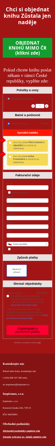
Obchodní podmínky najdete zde (21, 430)
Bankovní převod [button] (17, 271)
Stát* (9, 240)
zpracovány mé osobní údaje (24, 305)
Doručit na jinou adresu (22, 249)
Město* (10, 222)
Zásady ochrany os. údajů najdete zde (24, 436)
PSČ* (9, 231)
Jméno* (10, 196)
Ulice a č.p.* (12, 214)
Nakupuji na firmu (20, 192)
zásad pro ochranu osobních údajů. (27, 316)
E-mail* (10, 183)
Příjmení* (11, 205)
